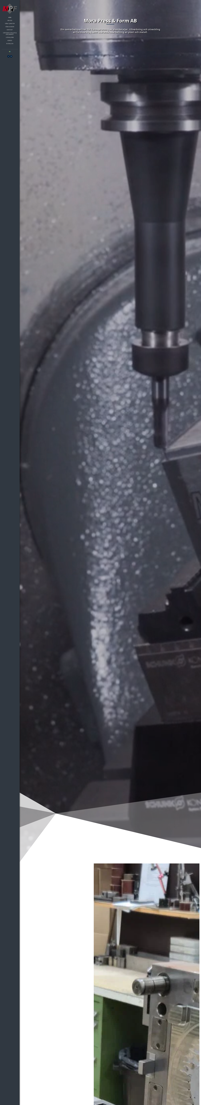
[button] (8, 56)
